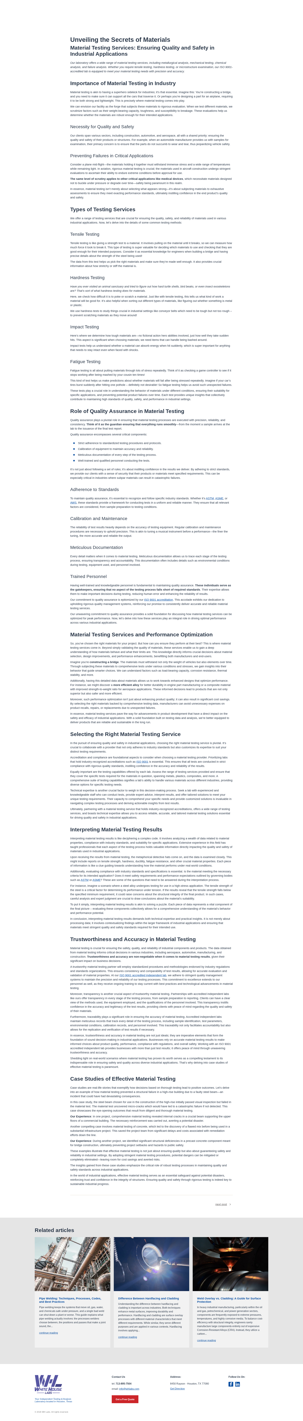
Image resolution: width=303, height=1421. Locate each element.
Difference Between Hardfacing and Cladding (148, 1298)
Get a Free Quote (125, 1399)
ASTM (210, 498)
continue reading (48, 1332)
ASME (219, 498)
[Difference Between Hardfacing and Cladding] (151, 1264)
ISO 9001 (142, 761)
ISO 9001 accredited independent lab (142, 975)
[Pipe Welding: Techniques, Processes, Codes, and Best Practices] (72, 1264)
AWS (73, 502)
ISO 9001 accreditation (158, 599)
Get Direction (177, 1388)
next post (221, 1204)
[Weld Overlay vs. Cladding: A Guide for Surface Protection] (230, 1264)
